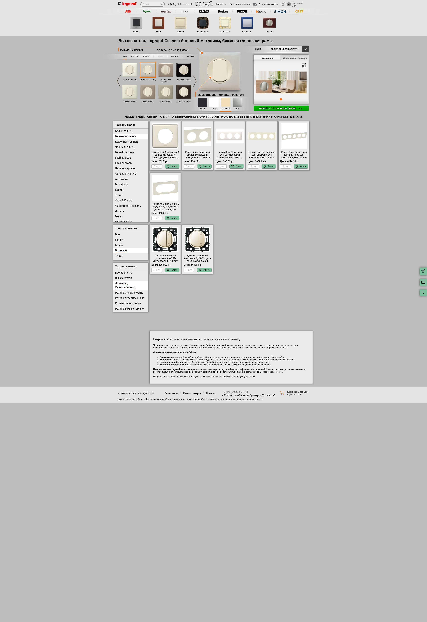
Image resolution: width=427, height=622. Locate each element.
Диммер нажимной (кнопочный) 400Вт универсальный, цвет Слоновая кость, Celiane (165, 261)
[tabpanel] (281, 82)
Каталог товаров (192, 393)
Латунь (119, 211)
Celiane (269, 31)
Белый (214, 109)
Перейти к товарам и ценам (278, 108)
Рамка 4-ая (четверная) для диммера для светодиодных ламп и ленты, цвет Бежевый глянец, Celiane (261, 157)
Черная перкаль (183, 102)
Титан (237, 109)
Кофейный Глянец (166, 81)
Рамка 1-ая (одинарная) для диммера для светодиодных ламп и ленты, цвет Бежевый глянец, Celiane (165, 157)
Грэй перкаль (148, 102)
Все (117, 234)
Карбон (119, 189)
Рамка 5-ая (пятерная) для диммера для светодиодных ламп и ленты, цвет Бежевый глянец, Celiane (294, 157)
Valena (180, 31)
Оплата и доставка (239, 4)
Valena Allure (202, 31)
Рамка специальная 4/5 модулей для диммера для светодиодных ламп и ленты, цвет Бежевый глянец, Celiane (165, 211)
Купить (174, 166)
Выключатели (123, 278)
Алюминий (121, 179)
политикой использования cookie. (245, 399)
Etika (158, 31)
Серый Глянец (124, 200)
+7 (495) (179, 4)
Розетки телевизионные (129, 298)
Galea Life (247, 31)
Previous (119, 81)
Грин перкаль (165, 102)
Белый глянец (129, 80)
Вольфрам (121, 184)
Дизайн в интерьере (295, 58)
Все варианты (124, 272)
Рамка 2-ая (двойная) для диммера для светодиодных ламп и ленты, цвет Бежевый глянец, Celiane (197, 157)
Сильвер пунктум (125, 173)
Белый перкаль (130, 102)
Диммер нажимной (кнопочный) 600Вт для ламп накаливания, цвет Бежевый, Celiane (197, 259)
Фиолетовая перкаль (128, 205)
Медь (118, 216)
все (125, 56)
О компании (171, 393)
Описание (267, 58)
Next (195, 81)
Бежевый (225, 109)
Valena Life (225, 31)
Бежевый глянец (148, 80)
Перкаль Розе (123, 221)
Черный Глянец (183, 80)
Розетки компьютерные (129, 308)
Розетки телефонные (128, 303)
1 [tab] (280, 99)
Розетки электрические (129, 292)
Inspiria (136, 31)
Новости (210, 393)
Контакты (221, 4)
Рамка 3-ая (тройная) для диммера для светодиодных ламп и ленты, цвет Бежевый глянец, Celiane (229, 157)
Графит (202, 109)
